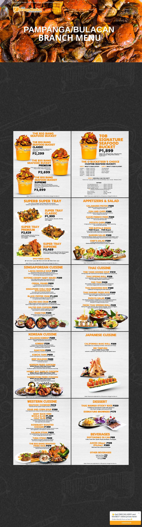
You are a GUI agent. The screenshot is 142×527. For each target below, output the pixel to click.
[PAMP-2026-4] (100, 231)
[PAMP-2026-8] (100, 365)
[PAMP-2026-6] (100, 298)
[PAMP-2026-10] (100, 432)
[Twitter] (128, 2)
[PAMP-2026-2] (100, 164)
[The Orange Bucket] (27, 9)
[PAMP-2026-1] (42, 164)
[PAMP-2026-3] (42, 231)
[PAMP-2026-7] (42, 365)
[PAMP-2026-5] (42, 298)
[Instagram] (124, 2)
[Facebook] (120, 2)
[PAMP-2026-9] (42, 432)
